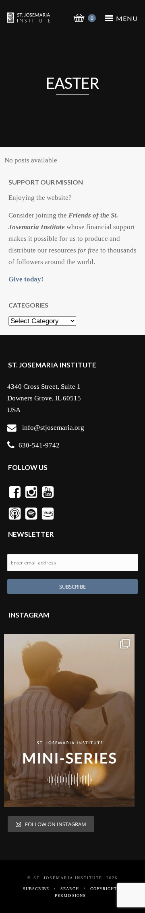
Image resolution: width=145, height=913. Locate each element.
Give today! (26, 279)
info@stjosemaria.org (53, 427)
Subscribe (36, 888)
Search (69, 888)
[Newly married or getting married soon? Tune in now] (69, 720)
